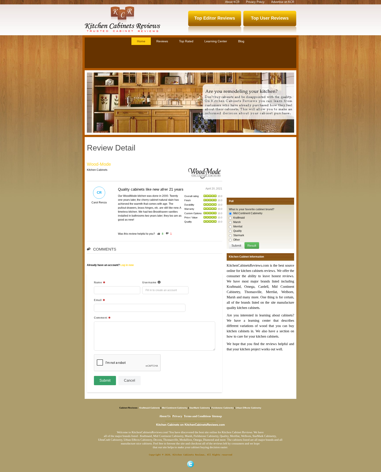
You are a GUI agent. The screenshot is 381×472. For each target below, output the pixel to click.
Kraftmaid (239, 217)
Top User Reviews (270, 18)
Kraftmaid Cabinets (150, 408)
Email (98, 300)
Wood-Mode (99, 164)
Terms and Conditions (197, 416)
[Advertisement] (190, 57)
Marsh (237, 222)
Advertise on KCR (282, 2)
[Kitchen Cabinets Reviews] (122, 19)
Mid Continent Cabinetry (247, 213)
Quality (237, 230)
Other (236, 239)
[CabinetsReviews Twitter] (190, 464)
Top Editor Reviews (214, 18)
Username (149, 282)
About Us (164, 416)
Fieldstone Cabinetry (222, 408)
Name (98, 282)
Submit (104, 380)
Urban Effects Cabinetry (248, 408)
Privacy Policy (255, 2)
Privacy (177, 416)
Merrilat (237, 226)
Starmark (238, 235)
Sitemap (216, 416)
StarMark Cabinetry (199, 408)
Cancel (129, 380)
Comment (100, 317)
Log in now (127, 265)
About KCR (232, 2)
